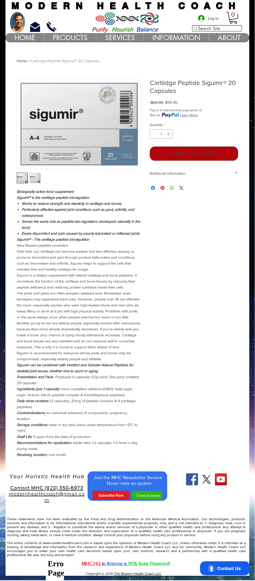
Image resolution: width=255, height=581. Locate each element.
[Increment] (169, 134)
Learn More (189, 115)
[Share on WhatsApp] (172, 188)
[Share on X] (181, 188)
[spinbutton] (161, 134)
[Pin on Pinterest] (162, 188)
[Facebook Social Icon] (192, 479)
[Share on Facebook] (153, 188)
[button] (233, 18)
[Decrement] (154, 134)
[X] (206, 479)
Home (22, 61)
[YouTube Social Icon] (221, 479)
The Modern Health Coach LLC (137, 574)
